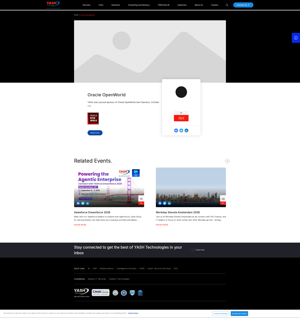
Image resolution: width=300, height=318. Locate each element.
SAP (95, 268)
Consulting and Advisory (139, 5)
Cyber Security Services (159, 268)
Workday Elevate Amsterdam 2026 (178, 212)
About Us (199, 5)
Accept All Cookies (239, 313)
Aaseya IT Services (97, 279)
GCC (176, 268)
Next (229, 160)
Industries (182, 5)
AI (89, 268)
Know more (80, 225)
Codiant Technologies (119, 279)
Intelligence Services (127, 268)
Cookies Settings (220, 313)
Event (76, 15)
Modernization (107, 268)
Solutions (115, 5)
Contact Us (242, 5)
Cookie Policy (133, 313)
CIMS (142, 268)
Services (86, 5)
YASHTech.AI (163, 5)
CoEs (101, 5)
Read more (95, 133)
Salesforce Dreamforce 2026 (92, 212)
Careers (214, 5)
